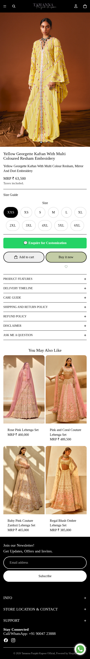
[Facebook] (5, 640)
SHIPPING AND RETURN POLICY (25, 307)
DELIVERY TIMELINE (18, 288)
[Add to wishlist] (66, 267)
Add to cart (26, 257)
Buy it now (66, 257)
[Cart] (85, 6)
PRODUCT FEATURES (17, 278)
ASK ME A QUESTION (18, 335)
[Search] (13, 6)
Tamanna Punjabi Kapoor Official (38, 653)
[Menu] (5, 6)
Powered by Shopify (66, 653)
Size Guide (10, 195)
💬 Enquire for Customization (45, 243)
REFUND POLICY (15, 316)
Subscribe (45, 576)
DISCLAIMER (12, 325)
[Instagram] (13, 640)
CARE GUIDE (12, 297)
